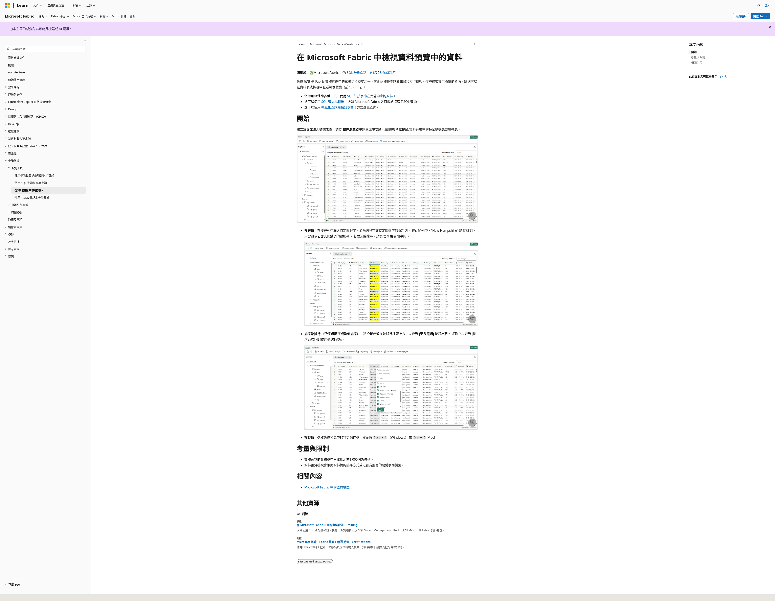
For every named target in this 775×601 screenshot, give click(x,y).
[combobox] (45, 49)
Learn (301, 44)
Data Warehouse (348, 44)
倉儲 (373, 72)
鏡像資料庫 (387, 72)
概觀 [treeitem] (11, 65)
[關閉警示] (770, 27)
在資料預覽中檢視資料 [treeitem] (29, 190)
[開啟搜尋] (759, 5)
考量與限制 (698, 57)
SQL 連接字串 (357, 96)
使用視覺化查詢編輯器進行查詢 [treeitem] (34, 175)
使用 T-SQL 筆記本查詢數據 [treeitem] (32, 197)
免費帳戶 (741, 16)
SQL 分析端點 (357, 72)
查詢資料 (386, 96)
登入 (767, 5)
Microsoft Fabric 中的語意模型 (327, 487)
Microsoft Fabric (321, 44)
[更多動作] (474, 44)
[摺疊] (85, 41)
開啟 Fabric (760, 16)
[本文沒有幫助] (726, 76)
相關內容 (696, 62)
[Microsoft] (7, 5)
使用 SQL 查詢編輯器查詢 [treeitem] (31, 183)
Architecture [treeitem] (16, 72)
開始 (694, 52)
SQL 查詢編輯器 (332, 101)
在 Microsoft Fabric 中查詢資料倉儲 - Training (327, 525)
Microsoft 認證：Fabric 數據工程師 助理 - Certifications (334, 542)
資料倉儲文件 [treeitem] (16, 57)
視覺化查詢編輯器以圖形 (339, 107)
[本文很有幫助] (721, 76)
